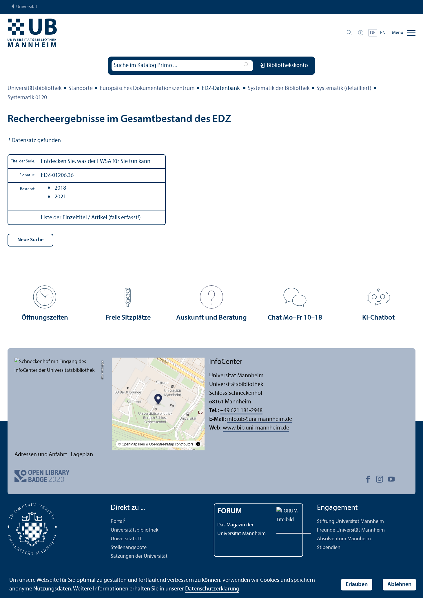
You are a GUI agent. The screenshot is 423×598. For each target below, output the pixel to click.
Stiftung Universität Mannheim (350, 521)
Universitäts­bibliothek (34, 88)
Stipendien (328, 547)
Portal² (118, 521)
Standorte (80, 88)
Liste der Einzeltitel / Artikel (74, 218)
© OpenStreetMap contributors (170, 443)
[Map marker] (158, 400)
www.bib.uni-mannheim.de (256, 428)
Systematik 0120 (27, 98)
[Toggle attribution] (198, 444)
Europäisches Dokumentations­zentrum (147, 88)
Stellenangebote (129, 547)
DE (372, 33)
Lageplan (82, 455)
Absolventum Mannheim (344, 539)
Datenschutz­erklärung (212, 589)
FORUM (229, 511)
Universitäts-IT (126, 539)
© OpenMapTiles (131, 443)
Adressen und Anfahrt (40, 455)
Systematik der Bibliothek (278, 88)
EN (383, 33)
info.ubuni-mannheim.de (259, 419)
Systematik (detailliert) (343, 88)
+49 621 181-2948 (241, 411)
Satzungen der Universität (139, 556)
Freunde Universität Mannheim (351, 530)
